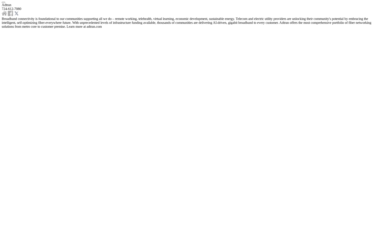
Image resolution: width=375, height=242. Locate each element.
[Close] (3, 2)
